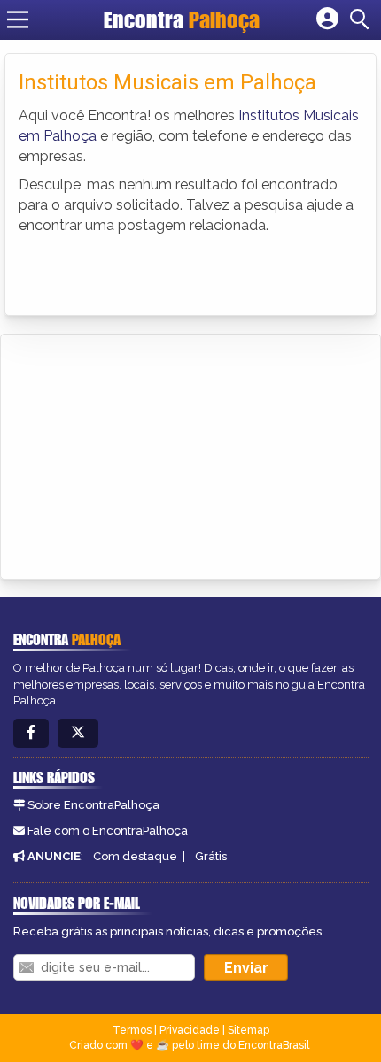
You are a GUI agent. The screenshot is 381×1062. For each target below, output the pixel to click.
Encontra (182, 19)
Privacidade (189, 1030)
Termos (132, 1030)
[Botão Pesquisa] (362, 19)
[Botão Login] (327, 19)
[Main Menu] (17, 19)
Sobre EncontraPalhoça (93, 805)
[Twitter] (78, 733)
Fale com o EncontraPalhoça (107, 830)
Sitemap (248, 1030)
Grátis (211, 856)
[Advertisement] (147, 454)
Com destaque (135, 856)
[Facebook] (31, 733)
